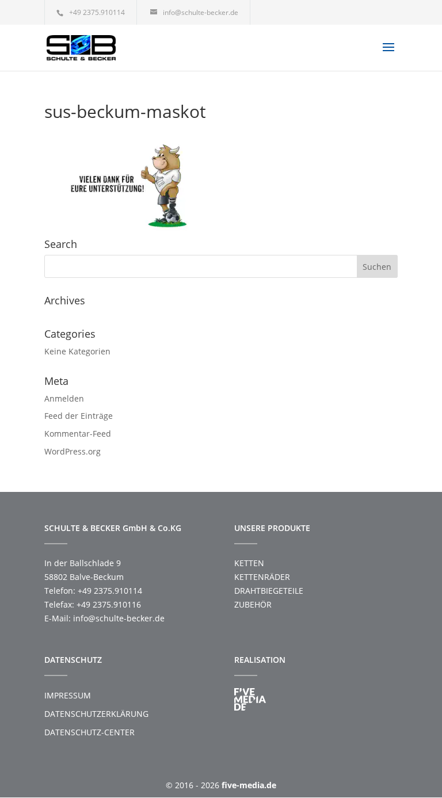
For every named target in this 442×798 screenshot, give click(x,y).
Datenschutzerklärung (96, 713)
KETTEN (249, 563)
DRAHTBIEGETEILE (268, 590)
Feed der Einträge (78, 415)
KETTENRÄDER (262, 576)
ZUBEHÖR (253, 604)
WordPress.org (72, 451)
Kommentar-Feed (77, 433)
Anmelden (64, 398)
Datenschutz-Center (89, 732)
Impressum (67, 695)
